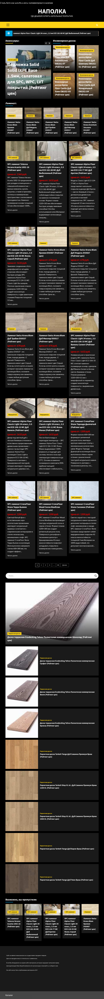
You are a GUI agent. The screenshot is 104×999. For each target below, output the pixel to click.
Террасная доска (14, 633)
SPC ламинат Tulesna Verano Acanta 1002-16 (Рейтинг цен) (18, 167)
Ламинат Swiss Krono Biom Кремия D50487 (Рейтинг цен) (13, 127)
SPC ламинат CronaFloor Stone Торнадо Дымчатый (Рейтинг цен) (83, 424)
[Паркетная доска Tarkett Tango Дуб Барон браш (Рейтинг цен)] (21, 847)
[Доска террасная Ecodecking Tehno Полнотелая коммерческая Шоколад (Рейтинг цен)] (52, 613)
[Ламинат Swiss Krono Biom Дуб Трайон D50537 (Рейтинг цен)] (52, 113)
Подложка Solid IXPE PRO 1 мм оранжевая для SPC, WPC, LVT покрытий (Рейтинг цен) (43, 82)
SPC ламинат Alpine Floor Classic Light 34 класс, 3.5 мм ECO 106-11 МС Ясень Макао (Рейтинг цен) (51, 426)
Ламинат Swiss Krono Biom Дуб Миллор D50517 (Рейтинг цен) (70, 127)
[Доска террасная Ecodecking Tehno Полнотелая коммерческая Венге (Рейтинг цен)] (21, 692)
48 (58, 565)
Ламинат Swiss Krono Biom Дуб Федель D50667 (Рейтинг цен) (32, 127)
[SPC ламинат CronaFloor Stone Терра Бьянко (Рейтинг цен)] (20, 491)
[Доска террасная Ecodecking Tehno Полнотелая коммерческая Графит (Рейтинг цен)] (21, 661)
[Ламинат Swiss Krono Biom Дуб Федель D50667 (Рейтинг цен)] (33, 113)
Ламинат (11, 116)
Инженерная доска (62, 47)
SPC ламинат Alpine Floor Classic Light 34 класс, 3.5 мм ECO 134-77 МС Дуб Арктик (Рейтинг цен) (83, 169)
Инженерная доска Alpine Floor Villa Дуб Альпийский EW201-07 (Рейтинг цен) (62, 58)
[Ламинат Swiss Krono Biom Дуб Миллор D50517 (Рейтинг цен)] (71, 113)
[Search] (97, 25)
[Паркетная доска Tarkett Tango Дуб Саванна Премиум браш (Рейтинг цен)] (21, 754)
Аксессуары (27, 65)
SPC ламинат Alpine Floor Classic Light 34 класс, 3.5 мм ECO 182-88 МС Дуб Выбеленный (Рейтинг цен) (51, 170)
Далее (64, 565)
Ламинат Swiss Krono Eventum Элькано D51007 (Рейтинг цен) (90, 127)
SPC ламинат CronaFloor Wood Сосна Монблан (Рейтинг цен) (51, 507)
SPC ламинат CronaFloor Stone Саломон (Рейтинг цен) (83, 507)
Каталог (9, 995)
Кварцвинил (76, 329)
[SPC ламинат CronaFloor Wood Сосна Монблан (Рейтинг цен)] (52, 491)
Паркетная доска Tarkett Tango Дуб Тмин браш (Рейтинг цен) (66, 880)
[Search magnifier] (95, 576)
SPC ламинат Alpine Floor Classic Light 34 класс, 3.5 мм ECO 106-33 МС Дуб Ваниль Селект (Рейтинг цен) (83, 341)
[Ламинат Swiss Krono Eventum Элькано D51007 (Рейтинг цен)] (90, 113)
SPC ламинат (12, 158)
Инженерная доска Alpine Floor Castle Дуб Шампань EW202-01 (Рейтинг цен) (87, 60)
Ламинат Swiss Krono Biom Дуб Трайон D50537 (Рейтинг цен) (51, 127)
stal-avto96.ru (17, 3)
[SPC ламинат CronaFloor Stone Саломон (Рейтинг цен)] (84, 491)
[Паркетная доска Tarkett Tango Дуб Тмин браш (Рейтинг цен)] (21, 878)
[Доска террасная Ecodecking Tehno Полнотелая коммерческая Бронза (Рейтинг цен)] (21, 723)
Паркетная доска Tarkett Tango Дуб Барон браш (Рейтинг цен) (67, 849)
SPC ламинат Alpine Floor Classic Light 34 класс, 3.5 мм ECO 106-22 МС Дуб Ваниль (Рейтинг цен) (19, 426)
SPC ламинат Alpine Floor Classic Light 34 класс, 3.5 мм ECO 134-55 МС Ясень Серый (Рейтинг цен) (19, 254)
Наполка (52, 11)
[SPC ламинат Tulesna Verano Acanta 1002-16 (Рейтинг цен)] (20, 151)
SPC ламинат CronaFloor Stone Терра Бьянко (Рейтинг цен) (19, 507)
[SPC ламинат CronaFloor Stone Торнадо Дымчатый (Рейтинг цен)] (84, 408)
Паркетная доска (46, 751)
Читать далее (12, 210)
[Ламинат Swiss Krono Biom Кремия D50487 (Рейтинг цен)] (14, 113)
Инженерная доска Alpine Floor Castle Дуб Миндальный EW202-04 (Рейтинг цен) (87, 86)
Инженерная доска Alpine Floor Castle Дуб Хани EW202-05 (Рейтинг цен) (63, 88)
